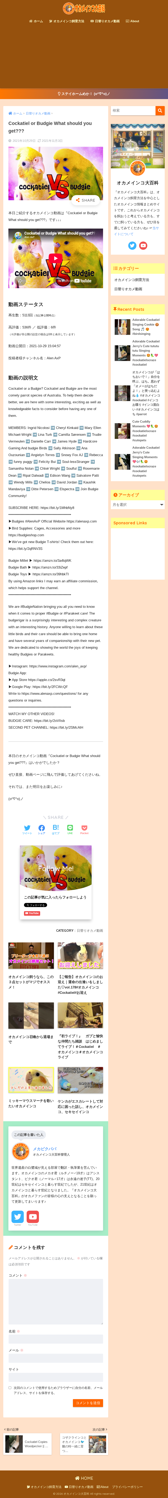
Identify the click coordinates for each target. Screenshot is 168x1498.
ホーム (38, 21)
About (134, 21)
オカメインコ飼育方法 (68, 21)
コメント (18, 1275)
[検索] (160, 110)
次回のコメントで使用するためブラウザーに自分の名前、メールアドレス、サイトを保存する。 (58, 1390)
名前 (14, 1331)
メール (16, 1350)
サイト (14, 1369)
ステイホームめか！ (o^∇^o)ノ (85, 94)
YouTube (32, 1224)
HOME (86, 1478)
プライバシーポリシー (127, 1487)
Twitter (17, 1224)
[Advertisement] (84, 57)
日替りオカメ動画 (107, 21)
